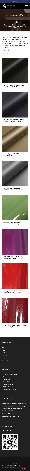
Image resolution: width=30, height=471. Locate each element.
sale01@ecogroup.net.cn (15, 0)
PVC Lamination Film (7, 379)
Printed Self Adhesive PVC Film (10, 374)
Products (4, 353)
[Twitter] (6, 431)
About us (4, 347)
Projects (4, 355)
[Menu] (26, 6)
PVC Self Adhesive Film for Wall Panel (11, 387)
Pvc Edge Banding (7, 376)
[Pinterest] (10, 431)
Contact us (5, 360)
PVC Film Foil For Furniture (9, 384)
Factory (4, 350)
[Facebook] (3, 431)
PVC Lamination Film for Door (9, 389)
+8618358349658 (15, 1)
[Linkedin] (8, 431)
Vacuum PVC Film (7, 381)
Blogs (3, 358)
